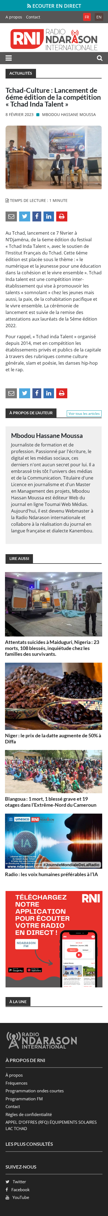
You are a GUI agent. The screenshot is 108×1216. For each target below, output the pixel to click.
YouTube (20, 1197)
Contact (33, 17)
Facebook (20, 1189)
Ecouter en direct (56, 5)
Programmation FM (24, 1098)
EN (99, 17)
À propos (14, 1075)
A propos (14, 17)
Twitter (19, 1181)
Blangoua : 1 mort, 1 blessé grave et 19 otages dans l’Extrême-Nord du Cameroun (50, 802)
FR (87, 17)
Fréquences (16, 1083)
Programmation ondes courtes (35, 1090)
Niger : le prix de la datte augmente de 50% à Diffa (53, 738)
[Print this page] (61, 216)
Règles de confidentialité (29, 1114)
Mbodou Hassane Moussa (69, 114)
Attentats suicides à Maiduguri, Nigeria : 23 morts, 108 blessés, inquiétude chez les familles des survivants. (52, 648)
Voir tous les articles (84, 413)
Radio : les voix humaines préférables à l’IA (51, 874)
